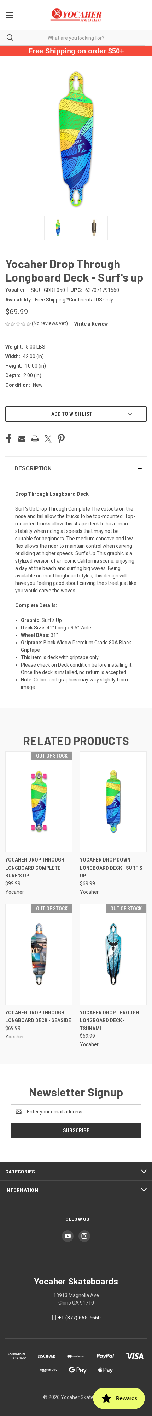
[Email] (21, 439)
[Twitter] (48, 439)
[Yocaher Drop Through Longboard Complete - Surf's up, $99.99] (39, 802)
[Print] (35, 439)
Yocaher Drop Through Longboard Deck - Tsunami (109, 1020)
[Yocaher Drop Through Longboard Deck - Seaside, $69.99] (39, 954)
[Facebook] (8, 439)
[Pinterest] (61, 439)
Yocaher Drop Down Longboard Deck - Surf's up (111, 868)
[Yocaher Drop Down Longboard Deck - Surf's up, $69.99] (113, 802)
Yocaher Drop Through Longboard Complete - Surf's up (34, 868)
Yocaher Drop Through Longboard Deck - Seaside (38, 1016)
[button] (88, 324)
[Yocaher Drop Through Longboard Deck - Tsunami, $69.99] (113, 954)
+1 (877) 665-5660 (79, 1317)
